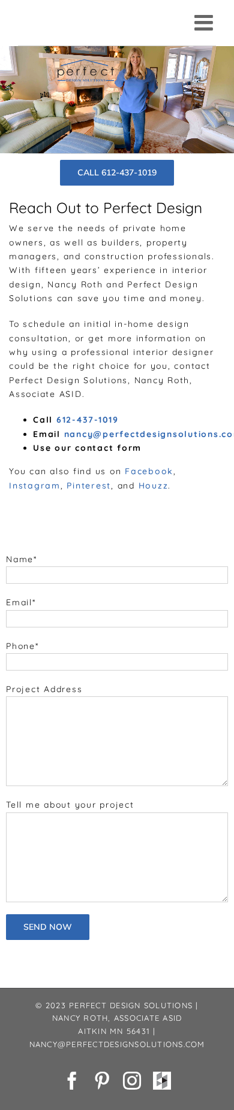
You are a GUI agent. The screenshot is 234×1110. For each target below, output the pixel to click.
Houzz (154, 485)
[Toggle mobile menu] (205, 23)
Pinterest (89, 485)
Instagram (35, 485)
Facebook (149, 471)
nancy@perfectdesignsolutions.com (117, 1044)
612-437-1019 (87, 419)
